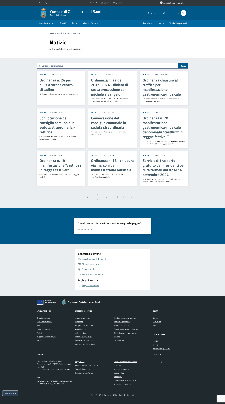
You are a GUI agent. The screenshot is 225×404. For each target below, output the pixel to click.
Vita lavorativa (119, 340)
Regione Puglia (44, 3)
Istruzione (147, 23)
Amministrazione (46, 23)
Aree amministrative (44, 321)
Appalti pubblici (81, 329)
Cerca (183, 65)
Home (51, 33)
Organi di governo (43, 318)
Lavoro (161, 23)
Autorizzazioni (80, 333)
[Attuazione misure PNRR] (47, 302)
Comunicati (157, 321)
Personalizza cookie (10, 393)
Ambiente (79, 321)
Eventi (155, 345)
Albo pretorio (117, 3)
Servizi (74, 23)
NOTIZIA (42, 74)
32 (124, 197)
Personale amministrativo (46, 336)
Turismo (117, 336)
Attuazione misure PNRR (123, 384)
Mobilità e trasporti (121, 325)
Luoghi (155, 341)
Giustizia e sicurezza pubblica (125, 318)
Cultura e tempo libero (83, 340)
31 (118, 197)
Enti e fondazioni (43, 329)
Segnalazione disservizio (84, 369)
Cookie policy (119, 372)
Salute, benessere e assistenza (126, 329)
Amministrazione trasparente (100, 3)
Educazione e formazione (85, 344)
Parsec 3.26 (95, 395)
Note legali (118, 376)
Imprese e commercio (122, 321)
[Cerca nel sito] (183, 13)
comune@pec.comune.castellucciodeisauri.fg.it (54, 380)
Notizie (67, 33)
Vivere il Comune (90, 23)
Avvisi (155, 325)
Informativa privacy (121, 369)
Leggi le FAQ (80, 361)
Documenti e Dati (43, 340)
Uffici (38, 325)
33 (130, 197)
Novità (63, 23)
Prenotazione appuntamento (86, 365)
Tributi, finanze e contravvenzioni (126, 333)
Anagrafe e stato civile (84, 325)
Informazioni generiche (161, 348)
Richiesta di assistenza (84, 372)
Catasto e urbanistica (83, 336)
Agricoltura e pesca (82, 318)
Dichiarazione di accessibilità (125, 380)
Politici (39, 333)
